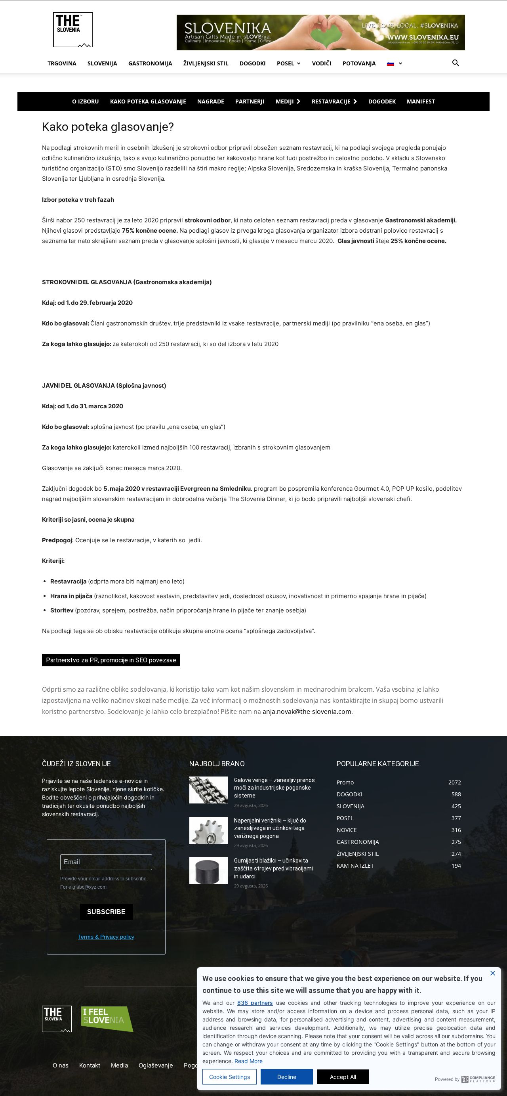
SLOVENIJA (102, 63)
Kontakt (89, 1065)
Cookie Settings (229, 1076)
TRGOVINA (62, 63)
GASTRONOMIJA (150, 63)
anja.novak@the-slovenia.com (307, 711)
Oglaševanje (156, 1065)
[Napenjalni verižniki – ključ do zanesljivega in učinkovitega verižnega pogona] (208, 830)
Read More (248, 1061)
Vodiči (322, 63)
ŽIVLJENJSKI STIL (206, 63)
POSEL (285, 63)
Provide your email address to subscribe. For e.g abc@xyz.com (104, 883)
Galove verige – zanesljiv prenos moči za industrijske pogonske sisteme (274, 788)
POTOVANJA (359, 63)
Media (119, 1065)
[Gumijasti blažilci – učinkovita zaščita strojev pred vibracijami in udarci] (208, 870)
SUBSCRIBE (106, 912)
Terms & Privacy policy (106, 936)
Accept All (343, 1076)
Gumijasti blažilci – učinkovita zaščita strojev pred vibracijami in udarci (273, 868)
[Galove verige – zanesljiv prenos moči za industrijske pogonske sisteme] (208, 790)
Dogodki (253, 63)
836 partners (255, 1002)
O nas (61, 1065)
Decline (286, 1076)
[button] (455, 64)
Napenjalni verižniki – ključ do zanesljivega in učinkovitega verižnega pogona (270, 828)
